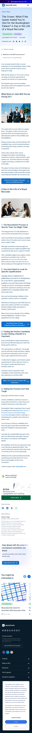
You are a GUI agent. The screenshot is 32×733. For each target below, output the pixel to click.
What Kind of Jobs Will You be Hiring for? (14, 54)
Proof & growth (6, 672)
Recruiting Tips (7, 34)
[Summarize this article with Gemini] (19, 41)
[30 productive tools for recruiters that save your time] (13, 592)
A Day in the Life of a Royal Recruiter (12, 57)
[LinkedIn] (7, 630)
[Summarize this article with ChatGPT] (13, 41)
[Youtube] (10, 630)
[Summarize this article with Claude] (16, 41)
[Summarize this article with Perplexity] (25, 41)
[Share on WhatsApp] (16, 508)
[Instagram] (12, 630)
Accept (16, 721)
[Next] (29, 576)
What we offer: (6, 663)
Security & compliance (8, 677)
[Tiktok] (17, 630)
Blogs (8, 12)
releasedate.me (21, 466)
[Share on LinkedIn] (7, 508)
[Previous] (24, 576)
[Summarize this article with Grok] (22, 41)
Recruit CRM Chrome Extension (12, 645)
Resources (5, 668)
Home (3, 12)
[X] (5, 630)
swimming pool (6, 417)
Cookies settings (16, 717)
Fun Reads (18, 34)
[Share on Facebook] (2, 508)
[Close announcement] (30, 1)
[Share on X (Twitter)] (11, 508)
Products (4, 658)
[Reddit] (14, 630)
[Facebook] (3, 630)
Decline (16, 726)
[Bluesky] (19, 630)
